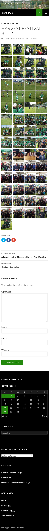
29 (5, 412)
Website (5, 350)
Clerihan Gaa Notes (10, 265)
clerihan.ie (7, 12)
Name (4, 327)
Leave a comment (29, 38)
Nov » (44, 416)
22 (5, 408)
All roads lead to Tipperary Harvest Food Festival (23, 255)
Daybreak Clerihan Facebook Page (15, 482)
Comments (8, 510)
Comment (6, 291)
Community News (9, 24)
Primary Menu (45, 12)
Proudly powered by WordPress (12, 528)
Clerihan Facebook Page (11, 472)
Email (4, 338)
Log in (3, 500)
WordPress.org (7, 515)
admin (18, 38)
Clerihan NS (6, 477)
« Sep (4, 416)
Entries (6, 505)
